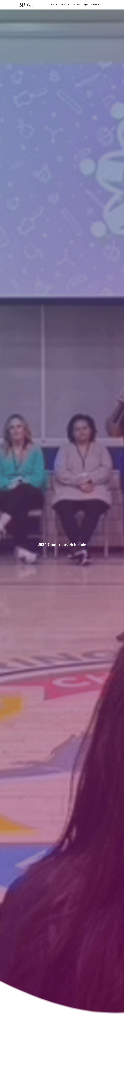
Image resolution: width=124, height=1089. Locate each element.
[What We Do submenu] (69, 4)
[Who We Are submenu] (81, 4)
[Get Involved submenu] (100, 4)
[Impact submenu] (88, 4)
